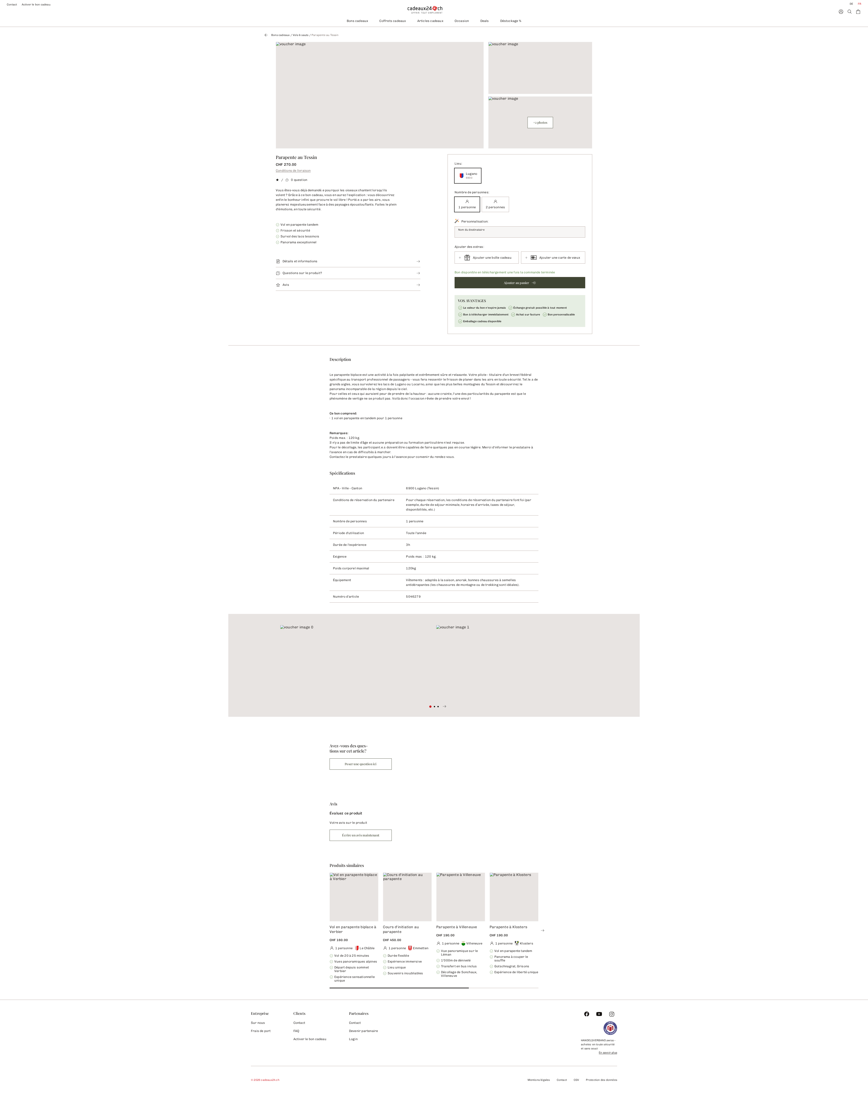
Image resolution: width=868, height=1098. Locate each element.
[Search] (849, 11)
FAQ (296, 1031)
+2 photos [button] (540, 122)
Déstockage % (510, 21)
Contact (12, 4)
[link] (356, 663)
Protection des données (601, 1079)
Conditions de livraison (293, 171)
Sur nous (258, 1023)
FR (859, 3)
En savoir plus (608, 1052)
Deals (484, 21)
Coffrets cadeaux (392, 21)
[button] (520, 282)
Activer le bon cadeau (36, 4)
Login (353, 1039)
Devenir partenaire (363, 1031)
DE (851, 3)
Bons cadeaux (357, 21)
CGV (576, 1079)
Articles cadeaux (430, 21)
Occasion (462, 21)
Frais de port (261, 1031)
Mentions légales (539, 1079)
